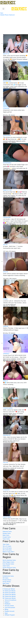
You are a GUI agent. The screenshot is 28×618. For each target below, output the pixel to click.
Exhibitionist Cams (8, 576)
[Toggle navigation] (3, 8)
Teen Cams (6, 544)
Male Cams (6, 535)
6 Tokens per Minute (9, 589)
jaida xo (5, 380)
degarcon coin (7, 190)
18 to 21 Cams (7, 546)
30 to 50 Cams (7, 550)
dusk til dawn (7, 517)
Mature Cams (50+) (8, 552)
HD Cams (5, 578)
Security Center (9, 605)
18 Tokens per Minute (9, 592)
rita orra (5, 462)
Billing (6, 609)
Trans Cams (6, 539)
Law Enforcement (10, 607)
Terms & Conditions (10, 600)
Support (7, 602)
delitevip (5, 326)
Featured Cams (7, 531)
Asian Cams (6, 566)
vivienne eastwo (8, 408)
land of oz (6, 53)
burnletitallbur (7, 162)
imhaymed (6, 108)
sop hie (5, 244)
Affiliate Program (10, 615)
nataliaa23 (6, 353)
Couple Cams (7, 537)
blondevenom (7, 81)
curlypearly (6, 489)
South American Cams (9, 567)
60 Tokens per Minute (9, 596)
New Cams (6, 583)
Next (1, 13)
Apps (6, 613)
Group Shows (7, 581)
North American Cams (9, 560)
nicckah (5, 299)
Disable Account (9, 611)
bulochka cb (6, 435)
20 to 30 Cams (7, 548)
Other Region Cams (8, 562)
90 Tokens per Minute (9, 598)
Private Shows (7, 580)
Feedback (7, 604)
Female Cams (7, 533)
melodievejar (7, 217)
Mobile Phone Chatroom (7, 15)
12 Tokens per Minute (9, 591)
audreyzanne (7, 135)
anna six (5, 271)
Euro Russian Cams (8, 564)
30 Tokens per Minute (9, 594)
